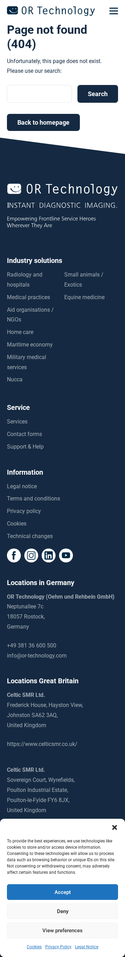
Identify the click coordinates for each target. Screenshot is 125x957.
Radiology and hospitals (24, 279)
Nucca (15, 379)
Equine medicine (84, 297)
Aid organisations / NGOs (30, 314)
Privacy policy (24, 511)
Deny (62, 911)
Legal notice (22, 486)
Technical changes (30, 536)
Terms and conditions (33, 498)
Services (17, 421)
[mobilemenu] (113, 11)
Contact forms (24, 434)
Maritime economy (30, 344)
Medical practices (28, 297)
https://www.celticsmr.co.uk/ (42, 744)
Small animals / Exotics (83, 279)
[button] (114, 827)
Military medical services (26, 362)
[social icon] (14, 555)
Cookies (16, 523)
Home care (20, 332)
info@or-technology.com (37, 655)
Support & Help (25, 446)
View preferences (62, 930)
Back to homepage (43, 122)
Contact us (62, 949)
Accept (63, 892)
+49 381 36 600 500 (31, 645)
